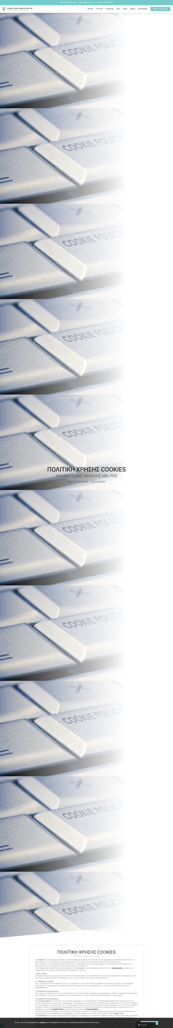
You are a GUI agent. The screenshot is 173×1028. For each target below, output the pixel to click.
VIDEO (125, 9)
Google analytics (91, 1009)
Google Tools (118, 1013)
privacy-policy (117, 968)
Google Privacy (57, 1009)
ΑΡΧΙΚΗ (90, 9)
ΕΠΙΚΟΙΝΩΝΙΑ (143, 9)
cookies (42, 1022)
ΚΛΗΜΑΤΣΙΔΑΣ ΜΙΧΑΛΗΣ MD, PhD (19, 8)
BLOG (118, 9)
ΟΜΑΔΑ (132, 9)
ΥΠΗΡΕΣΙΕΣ (109, 9)
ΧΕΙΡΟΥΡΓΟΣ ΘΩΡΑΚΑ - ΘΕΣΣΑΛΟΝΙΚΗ (17, 10)
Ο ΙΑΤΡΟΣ (99, 9)
